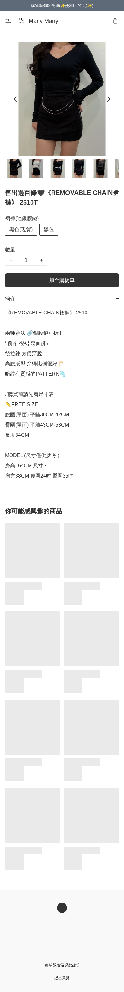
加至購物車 (62, 280)
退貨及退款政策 (66, 965)
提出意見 (62, 978)
